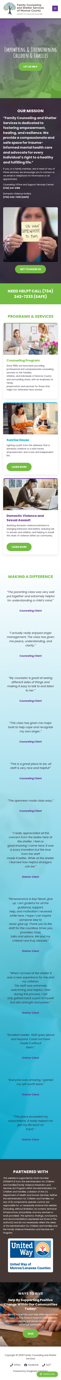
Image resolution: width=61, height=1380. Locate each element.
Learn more (19, 467)
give (30, 1333)
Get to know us (30, 269)
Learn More (19, 547)
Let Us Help (30, 66)
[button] (47, 1374)
